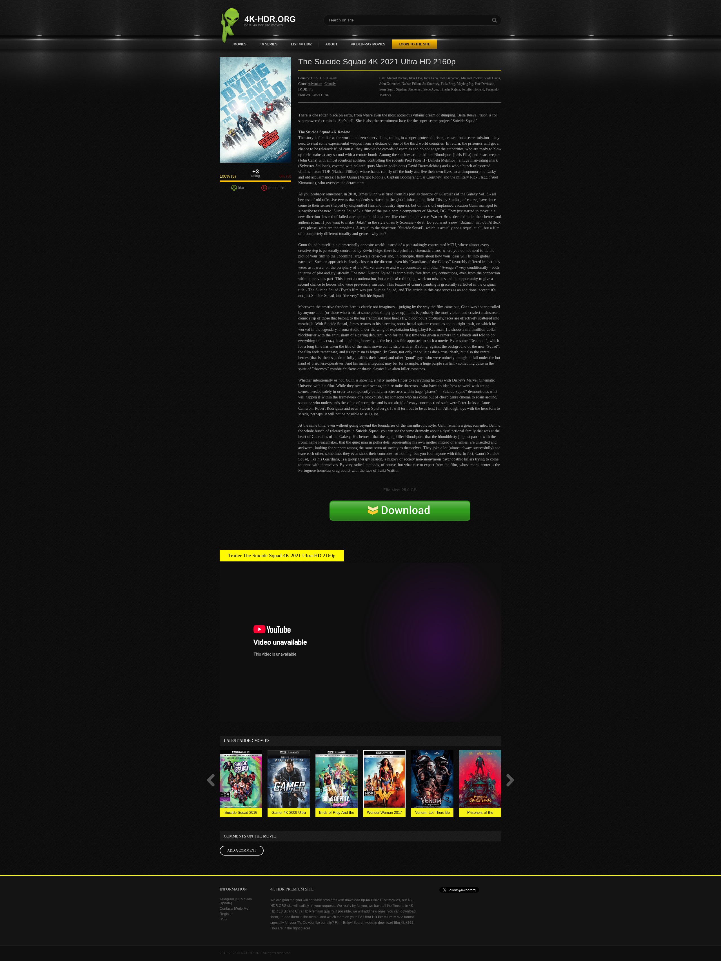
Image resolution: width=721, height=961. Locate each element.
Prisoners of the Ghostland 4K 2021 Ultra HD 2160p (480, 813)
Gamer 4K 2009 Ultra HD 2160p (289, 813)
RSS (223, 919)
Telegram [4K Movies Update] (236, 901)
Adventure (315, 84)
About (331, 44)
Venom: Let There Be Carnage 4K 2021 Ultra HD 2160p (432, 813)
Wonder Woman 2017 (384, 812)
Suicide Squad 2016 (240, 812)
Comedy (330, 84)
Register (226, 914)
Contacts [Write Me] (234, 909)
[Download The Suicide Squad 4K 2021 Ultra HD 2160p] (400, 517)
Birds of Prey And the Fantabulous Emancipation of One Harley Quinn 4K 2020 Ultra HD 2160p (337, 813)
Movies (239, 44)
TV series (268, 44)
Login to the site (414, 44)
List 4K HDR (301, 44)
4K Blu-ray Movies (368, 44)
